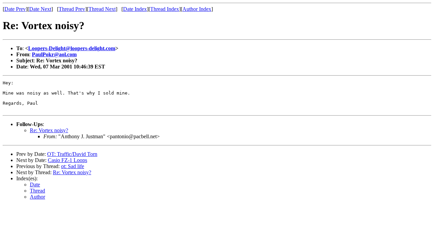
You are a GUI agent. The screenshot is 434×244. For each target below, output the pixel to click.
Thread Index (164, 9)
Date (35, 184)
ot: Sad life (72, 166)
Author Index (196, 9)
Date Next (40, 9)
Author (37, 197)
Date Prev (15, 9)
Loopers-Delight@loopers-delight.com (71, 48)
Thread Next (102, 9)
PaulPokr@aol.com (54, 54)
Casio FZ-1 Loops (67, 160)
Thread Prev (72, 9)
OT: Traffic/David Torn (72, 154)
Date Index (135, 9)
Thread (37, 191)
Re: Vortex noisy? (49, 130)
